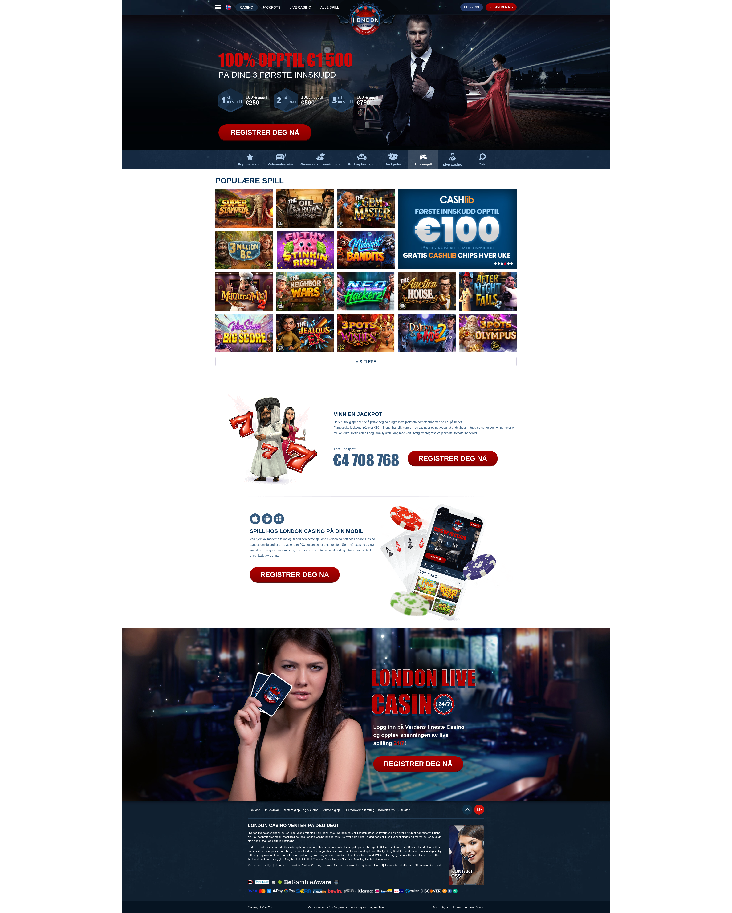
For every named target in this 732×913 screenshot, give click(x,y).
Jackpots (271, 7)
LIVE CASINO (300, 7)
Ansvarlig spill (332, 810)
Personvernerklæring (360, 810)
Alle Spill (329, 7)
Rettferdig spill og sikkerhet (301, 810)
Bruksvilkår (271, 810)
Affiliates (404, 810)
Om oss (255, 810)
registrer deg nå (418, 764)
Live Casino (452, 164)
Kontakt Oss (386, 810)
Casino (246, 7)
